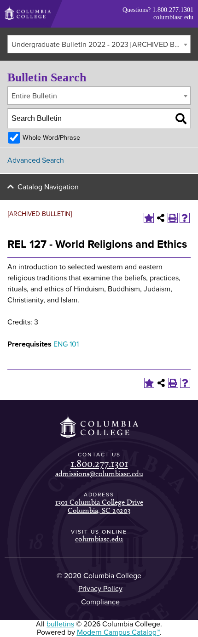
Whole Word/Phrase (51, 138)
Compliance (100, 602)
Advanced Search (35, 160)
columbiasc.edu (173, 17)
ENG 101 (66, 344)
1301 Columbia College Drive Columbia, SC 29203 (99, 506)
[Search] (181, 118)
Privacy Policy (100, 588)
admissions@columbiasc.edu (99, 473)
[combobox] (99, 44)
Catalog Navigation (48, 187)
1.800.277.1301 (172, 9)
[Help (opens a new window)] (185, 218)
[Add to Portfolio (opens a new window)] (149, 218)
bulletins (60, 624)
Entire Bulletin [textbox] (34, 96)
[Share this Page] (161, 218)
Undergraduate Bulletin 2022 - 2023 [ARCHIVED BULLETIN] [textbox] (101, 44)
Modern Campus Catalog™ (118, 632)
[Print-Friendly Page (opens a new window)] (173, 218)
